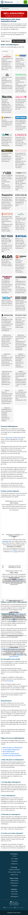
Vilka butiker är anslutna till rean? (11, 753)
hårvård (16, 579)
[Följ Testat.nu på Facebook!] (19, 907)
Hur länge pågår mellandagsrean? (11, 749)
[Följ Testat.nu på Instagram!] (9, 907)
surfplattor (15, 551)
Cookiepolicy (14, 885)
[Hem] (0, 8)
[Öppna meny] (1, 5)
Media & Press (14, 874)
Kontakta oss (14, 863)
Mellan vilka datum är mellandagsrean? (12, 747)
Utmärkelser (14, 861)
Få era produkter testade (14, 872)
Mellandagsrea (14, 896)
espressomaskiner (14, 656)
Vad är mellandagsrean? (9, 751)
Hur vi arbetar (14, 858)
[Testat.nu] (6, 2)
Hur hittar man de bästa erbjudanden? (12, 755)
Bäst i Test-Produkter (18, 41)
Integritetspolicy (14, 880)
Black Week (18, 437)
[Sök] (25, 2)
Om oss (14, 856)
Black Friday (9, 437)
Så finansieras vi (14, 883)
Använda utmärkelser (14, 869)
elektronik (10, 680)
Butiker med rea (5, 41)
